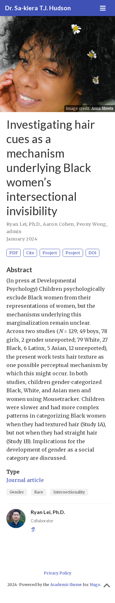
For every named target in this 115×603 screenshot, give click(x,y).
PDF (13, 252)
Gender (17, 492)
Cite (30, 252)
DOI (92, 252)
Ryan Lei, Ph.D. (23, 224)
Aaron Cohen (58, 224)
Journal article (25, 480)
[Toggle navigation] (103, 8)
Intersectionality (69, 492)
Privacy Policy (57, 573)
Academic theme (66, 584)
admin (13, 231)
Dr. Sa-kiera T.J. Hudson (38, 8)
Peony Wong (91, 224)
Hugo (95, 584)
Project (49, 252)
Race (38, 492)
